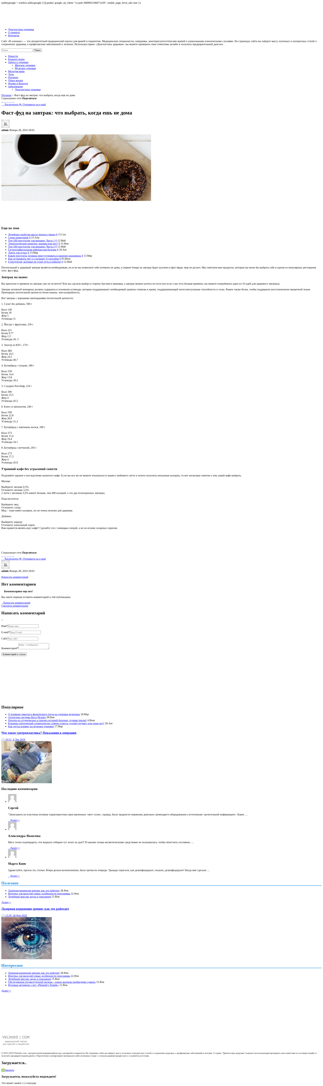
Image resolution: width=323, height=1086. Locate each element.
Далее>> (14, 820)
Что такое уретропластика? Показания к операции (38, 733)
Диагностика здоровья (21, 29)
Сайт (4, 638)
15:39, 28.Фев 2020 (14, 915)
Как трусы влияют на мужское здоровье (31, 726)
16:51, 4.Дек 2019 (13, 739)
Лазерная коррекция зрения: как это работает (34, 890)
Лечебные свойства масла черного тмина (31, 234)
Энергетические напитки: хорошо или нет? (33, 243)
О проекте (14, 32)
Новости (13, 56)
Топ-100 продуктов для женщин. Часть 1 (31, 240)
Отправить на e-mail (32, 104)
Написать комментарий (14, 577)
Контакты (13, 35)
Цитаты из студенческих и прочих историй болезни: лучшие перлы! (47, 720)
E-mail (5, 632)
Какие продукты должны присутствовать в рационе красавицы (44, 255)
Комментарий (10, 648)
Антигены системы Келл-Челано (27, 717)
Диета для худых (17, 252)
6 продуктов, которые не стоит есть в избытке (34, 261)
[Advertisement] (161, 211)
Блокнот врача (16, 59)
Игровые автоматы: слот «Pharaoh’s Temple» (33, 985)
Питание (13, 77)
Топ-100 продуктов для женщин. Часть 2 (31, 246)
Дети (11, 74)
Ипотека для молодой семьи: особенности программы (39, 893)
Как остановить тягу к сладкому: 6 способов (33, 258)
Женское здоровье (25, 65)
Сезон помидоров (18, 237)
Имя (4, 626)
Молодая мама (16, 71)
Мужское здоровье (25, 68)
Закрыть (7, 1070)
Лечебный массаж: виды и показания (29, 896)
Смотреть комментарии (14, 605)
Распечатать (10, 104)
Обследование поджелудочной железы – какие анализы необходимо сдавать (52, 982)
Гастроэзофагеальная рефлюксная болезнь (32, 249)
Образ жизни (15, 80)
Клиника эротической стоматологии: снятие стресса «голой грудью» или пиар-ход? (56, 723)
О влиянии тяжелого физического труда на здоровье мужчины (44, 714)
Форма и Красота (18, 83)
